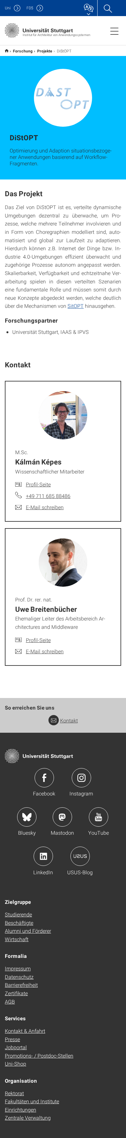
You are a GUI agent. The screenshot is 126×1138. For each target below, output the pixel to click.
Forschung (23, 50)
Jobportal (16, 1047)
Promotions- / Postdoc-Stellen (39, 1055)
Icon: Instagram (81, 777)
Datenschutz (19, 976)
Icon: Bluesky (27, 817)
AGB (10, 1001)
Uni (8, 7)
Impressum (18, 968)
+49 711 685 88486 (48, 495)
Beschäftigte (19, 922)
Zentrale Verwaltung (28, 1117)
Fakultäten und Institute (32, 1101)
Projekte (44, 50)
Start (6, 50)
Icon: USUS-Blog (80, 856)
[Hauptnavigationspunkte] (114, 31)
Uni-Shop (15, 1063)
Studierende (18, 914)
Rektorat (14, 1093)
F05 (29, 7)
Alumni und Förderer (28, 930)
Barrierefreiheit (21, 984)
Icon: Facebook (44, 777)
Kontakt (69, 720)
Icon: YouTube (98, 817)
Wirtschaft (16, 939)
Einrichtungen (20, 1109)
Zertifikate (16, 993)
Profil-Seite (38, 484)
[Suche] (107, 8)
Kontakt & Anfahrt (25, 1030)
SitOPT (76, 305)
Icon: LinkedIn (43, 856)
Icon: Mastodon (62, 817)
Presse (12, 1039)
